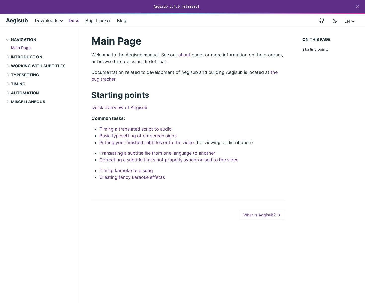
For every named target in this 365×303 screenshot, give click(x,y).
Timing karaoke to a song (126, 170)
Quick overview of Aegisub (119, 107)
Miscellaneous (28, 101)
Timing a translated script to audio (135, 129)
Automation (25, 92)
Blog (121, 20)
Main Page (21, 47)
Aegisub (17, 20)
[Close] (357, 6)
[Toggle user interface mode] (334, 20)
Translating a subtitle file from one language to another (157, 153)
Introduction (26, 56)
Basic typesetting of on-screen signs (138, 135)
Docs (74, 20)
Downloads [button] (47, 20)
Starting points (315, 49)
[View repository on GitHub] (323, 20)
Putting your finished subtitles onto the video (146, 142)
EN (347, 21)
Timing (18, 83)
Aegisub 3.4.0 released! (176, 6)
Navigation (23, 39)
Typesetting (25, 74)
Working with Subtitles (38, 65)
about (184, 54)
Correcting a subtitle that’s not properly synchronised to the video (169, 159)
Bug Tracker (98, 20)
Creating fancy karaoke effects (132, 177)
